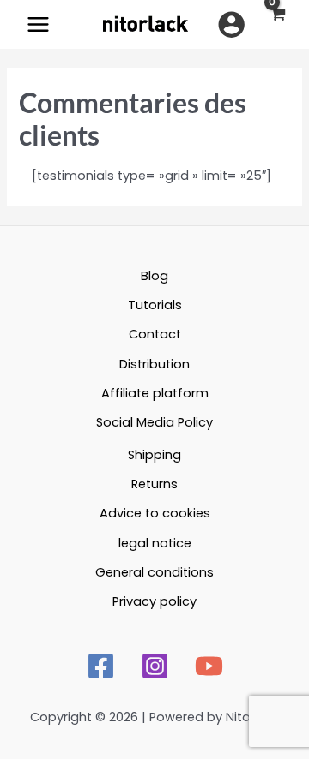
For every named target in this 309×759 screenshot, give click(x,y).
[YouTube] (209, 666)
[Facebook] (101, 666)
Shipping (154, 454)
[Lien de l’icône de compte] (231, 24)
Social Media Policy (154, 422)
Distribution (154, 364)
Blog (154, 275)
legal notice (154, 543)
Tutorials (155, 305)
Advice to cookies (155, 513)
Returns (154, 484)
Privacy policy (154, 601)
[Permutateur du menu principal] (38, 24)
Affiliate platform (155, 393)
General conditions (154, 572)
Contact (155, 334)
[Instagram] (155, 666)
